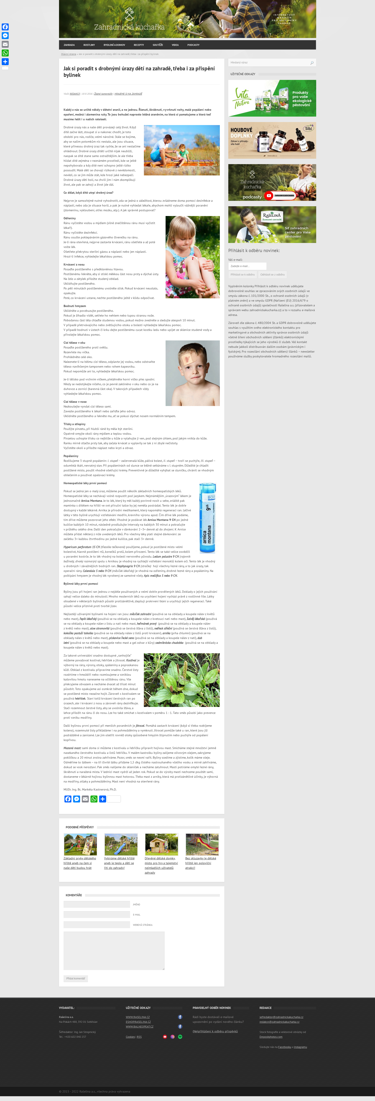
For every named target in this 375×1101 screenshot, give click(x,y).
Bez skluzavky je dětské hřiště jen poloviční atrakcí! (200, 863)
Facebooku (284, 1047)
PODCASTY (193, 44)
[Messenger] (5, 35)
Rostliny (89, 44)
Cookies (130, 1037)
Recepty (139, 44)
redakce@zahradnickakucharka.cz (279, 1022)
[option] (187, 19)
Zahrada (69, 44)
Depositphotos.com (271, 1037)
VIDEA (175, 44)
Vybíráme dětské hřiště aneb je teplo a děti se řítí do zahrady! (119, 863)
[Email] (5, 44)
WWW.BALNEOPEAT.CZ (139, 1026)
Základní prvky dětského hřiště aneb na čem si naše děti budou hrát (80, 863)
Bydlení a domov (114, 44)
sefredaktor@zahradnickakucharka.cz (281, 1017)
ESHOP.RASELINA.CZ (138, 1022)
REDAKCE (75, 93)
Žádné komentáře (103, 93)
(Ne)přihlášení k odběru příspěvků (215, 1031)
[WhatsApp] (5, 53)
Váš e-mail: (235, 260)
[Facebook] (5, 27)
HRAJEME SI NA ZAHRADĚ (128, 93)
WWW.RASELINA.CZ (138, 1017)
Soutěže (158, 44)
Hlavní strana (68, 54)
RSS (139, 1037)
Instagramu (300, 1047)
